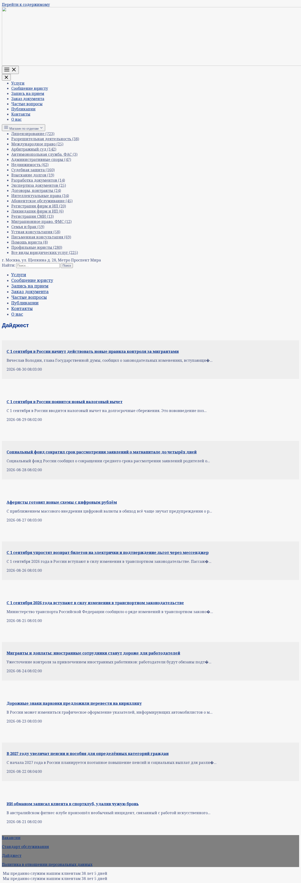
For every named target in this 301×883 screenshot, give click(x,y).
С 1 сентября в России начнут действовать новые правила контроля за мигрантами (93, 351)
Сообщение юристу (29, 88)
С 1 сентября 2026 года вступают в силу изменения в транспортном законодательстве (95, 602)
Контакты (20, 114)
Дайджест (11, 855)
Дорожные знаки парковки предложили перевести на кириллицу (74, 703)
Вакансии (11, 837)
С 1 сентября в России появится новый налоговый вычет (65, 401)
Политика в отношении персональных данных (47, 864)
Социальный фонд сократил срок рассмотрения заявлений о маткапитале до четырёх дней (102, 452)
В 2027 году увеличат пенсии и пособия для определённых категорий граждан (88, 753)
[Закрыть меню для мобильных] (6, 77)
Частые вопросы (27, 103)
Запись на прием (27, 93)
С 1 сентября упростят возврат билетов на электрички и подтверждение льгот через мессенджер (108, 552)
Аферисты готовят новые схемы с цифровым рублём (62, 502)
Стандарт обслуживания (25, 846)
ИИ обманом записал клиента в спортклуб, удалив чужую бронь (73, 803)
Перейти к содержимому (26, 4)
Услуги (17, 83)
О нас (16, 119)
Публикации (23, 109)
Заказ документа (27, 98)
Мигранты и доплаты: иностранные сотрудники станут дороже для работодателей (93, 653)
